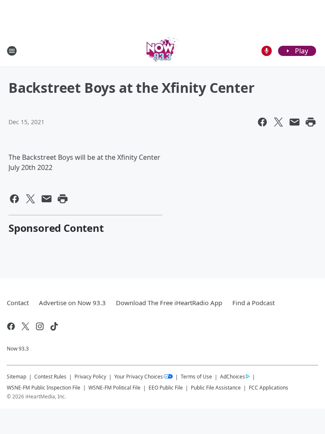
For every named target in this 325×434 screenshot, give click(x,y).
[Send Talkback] (267, 51)
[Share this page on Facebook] (262, 122)
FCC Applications (268, 387)
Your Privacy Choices (138, 376)
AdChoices (232, 376)
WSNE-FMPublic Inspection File (43, 387)
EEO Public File (166, 387)
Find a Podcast (253, 302)
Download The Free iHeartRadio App (169, 302)
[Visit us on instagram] (40, 326)
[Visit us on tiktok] (54, 326)
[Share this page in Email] (294, 122)
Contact (18, 302)
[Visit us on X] (25, 326)
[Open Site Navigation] (12, 51)
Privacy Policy (90, 376)
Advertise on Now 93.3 (72, 302)
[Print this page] (311, 122)
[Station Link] (162, 50)
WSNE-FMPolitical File (114, 387)
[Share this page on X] (278, 122)
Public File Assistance (216, 387)
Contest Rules (50, 376)
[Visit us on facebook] (11, 326)
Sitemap (16, 376)
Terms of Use (196, 376)
